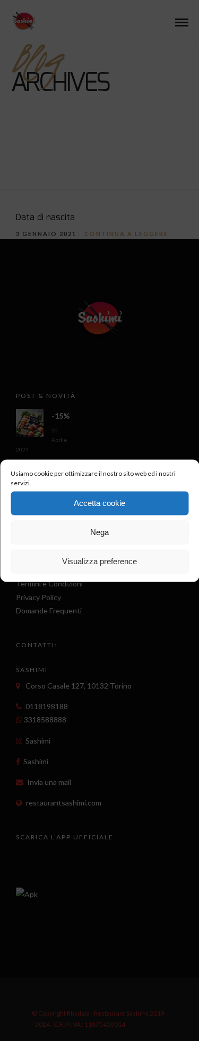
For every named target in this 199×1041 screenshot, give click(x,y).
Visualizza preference (99, 561)
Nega (99, 532)
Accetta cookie (99, 503)
